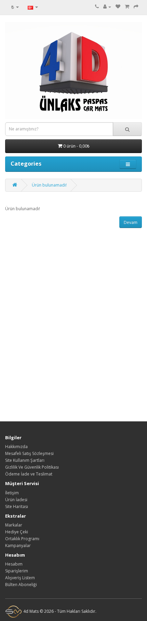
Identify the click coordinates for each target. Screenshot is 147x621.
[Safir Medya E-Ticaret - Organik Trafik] (13, 611)
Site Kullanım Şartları (24, 460)
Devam (130, 222)
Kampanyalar (18, 545)
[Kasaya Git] (136, 7)
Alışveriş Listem (20, 578)
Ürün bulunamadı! (49, 185)
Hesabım (14, 564)
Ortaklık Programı (22, 539)
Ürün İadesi (16, 500)
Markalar (13, 525)
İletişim (12, 493)
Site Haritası (16, 506)
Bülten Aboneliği (21, 584)
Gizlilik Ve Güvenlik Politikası (32, 467)
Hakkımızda (16, 446)
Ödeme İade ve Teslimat (28, 474)
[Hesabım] (107, 7)
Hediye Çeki (16, 532)
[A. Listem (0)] (118, 7)
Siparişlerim (16, 571)
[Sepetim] (127, 7)
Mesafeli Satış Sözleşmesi (29, 453)
